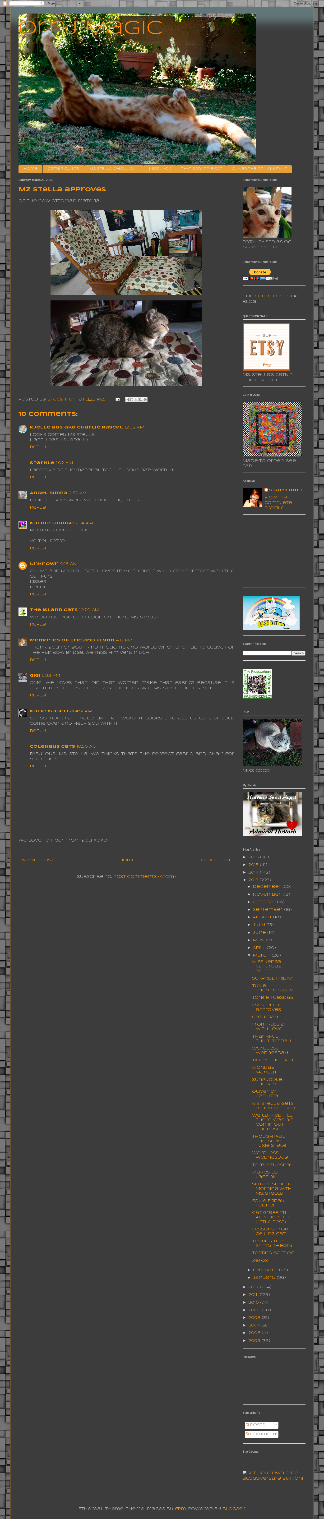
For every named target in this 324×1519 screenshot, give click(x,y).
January (265, 1278)
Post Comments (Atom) (144, 877)
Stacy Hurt (286, 490)
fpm (180, 1509)
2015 (254, 865)
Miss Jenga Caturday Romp (267, 966)
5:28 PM (51, 675)
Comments (264, 1434)
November (267, 894)
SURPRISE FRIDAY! (272, 978)
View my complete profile (278, 503)
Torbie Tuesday (273, 997)
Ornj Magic (91, 28)
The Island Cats (54, 610)
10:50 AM (87, 746)
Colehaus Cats (52, 746)
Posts (257, 1425)
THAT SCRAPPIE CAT (201, 168)
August (263, 917)
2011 (253, 1295)
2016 (254, 857)
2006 (255, 1333)
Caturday (265, 1017)
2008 (255, 1318)
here (264, 296)
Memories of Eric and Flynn (72, 640)
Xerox (260, 1260)
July (260, 925)
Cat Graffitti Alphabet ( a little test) (270, 1217)
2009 (255, 1310)
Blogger (233, 1509)
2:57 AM (78, 493)
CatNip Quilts (63, 168)
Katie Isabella (52, 711)
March (262, 955)
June (260, 932)
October (265, 902)
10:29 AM (89, 610)
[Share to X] (136, 399)
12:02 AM (134, 427)
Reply (38, 447)
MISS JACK (160, 168)
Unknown (44, 564)
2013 (254, 880)
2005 (255, 1341)
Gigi (35, 675)
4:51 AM (83, 711)
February (266, 1270)
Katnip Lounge (52, 523)
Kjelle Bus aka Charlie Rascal (76, 427)
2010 (254, 1302)
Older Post (216, 860)
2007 (254, 1325)
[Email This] (127, 399)
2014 (254, 872)
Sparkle (42, 463)
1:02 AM (64, 463)
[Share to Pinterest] (145, 399)
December (267, 886)
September (268, 909)
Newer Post (38, 860)
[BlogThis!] (131, 399)
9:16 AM (69, 564)
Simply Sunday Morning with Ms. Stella (272, 1189)
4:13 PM (124, 640)
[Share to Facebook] (140, 399)
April (260, 948)
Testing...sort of (273, 1253)
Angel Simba (48, 493)
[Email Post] (117, 399)
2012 (254, 1287)
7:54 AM (84, 523)
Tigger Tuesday (272, 1060)
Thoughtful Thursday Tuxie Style (269, 1141)
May (259, 940)
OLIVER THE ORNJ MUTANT (259, 168)
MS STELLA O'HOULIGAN (114, 168)
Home (30, 168)
